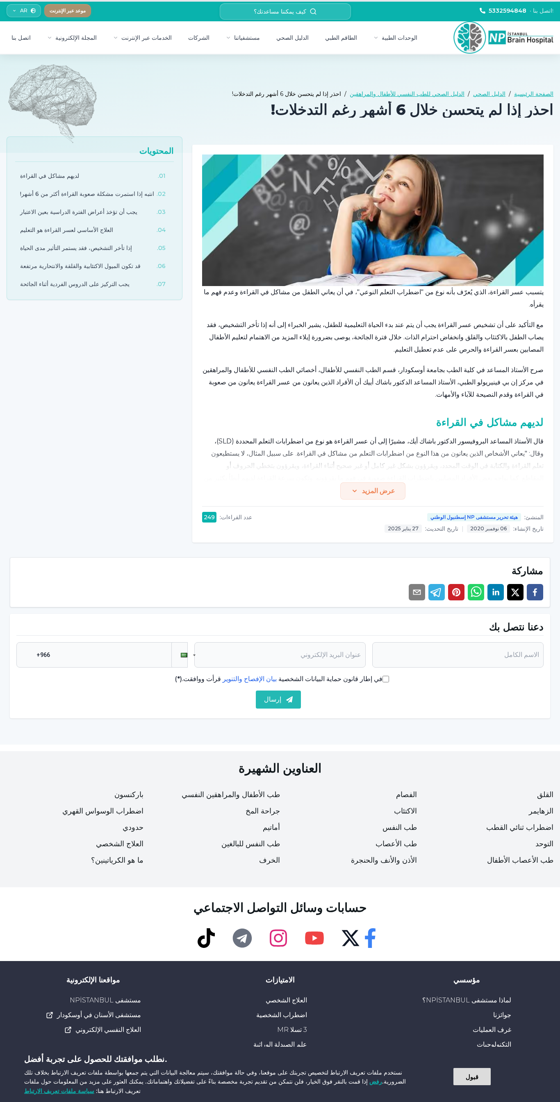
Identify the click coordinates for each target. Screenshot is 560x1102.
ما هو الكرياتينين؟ (117, 860)
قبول (472, 1076)
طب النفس (399, 827)
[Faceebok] (370, 938)
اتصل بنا (21, 37)
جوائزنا (502, 1015)
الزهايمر (541, 811)
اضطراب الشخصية (281, 1015)
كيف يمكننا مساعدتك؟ (280, 11)
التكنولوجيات (494, 1044)
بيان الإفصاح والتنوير (249, 679)
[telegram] (436, 592)
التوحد (544, 843)
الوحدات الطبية (399, 37)
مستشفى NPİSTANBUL (105, 1000)
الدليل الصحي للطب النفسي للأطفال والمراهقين (407, 94)
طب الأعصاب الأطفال (520, 860)
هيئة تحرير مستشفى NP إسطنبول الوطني (474, 517)
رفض (375, 1081)
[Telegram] (242, 938)
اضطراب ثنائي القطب (519, 827)
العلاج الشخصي (119, 843)
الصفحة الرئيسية (533, 94)
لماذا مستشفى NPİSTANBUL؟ (466, 1000)
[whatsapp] (476, 592)
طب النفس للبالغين (250, 843)
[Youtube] (314, 938)
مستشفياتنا (247, 37)
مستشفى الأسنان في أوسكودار (99, 1015)
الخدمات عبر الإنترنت (146, 37)
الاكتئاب (405, 811)
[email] (417, 592)
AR (23, 10)
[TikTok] (206, 938)
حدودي (133, 827)
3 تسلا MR (292, 1030)
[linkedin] (495, 592)
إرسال (272, 699)
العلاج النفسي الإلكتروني (108, 1030)
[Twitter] (350, 938)
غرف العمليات (492, 1030)
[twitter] (515, 592)
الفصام (406, 794)
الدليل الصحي (292, 37)
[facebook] (535, 592)
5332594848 (521, 10)
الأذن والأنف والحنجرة (384, 860)
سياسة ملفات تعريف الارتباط (59, 1091)
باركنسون (128, 794)
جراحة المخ (263, 811)
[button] (179, 655)
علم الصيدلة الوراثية (280, 1044)
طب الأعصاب (396, 843)
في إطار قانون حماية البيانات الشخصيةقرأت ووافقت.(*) (278, 679)
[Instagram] (278, 938)
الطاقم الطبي (341, 37)
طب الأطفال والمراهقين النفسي (231, 794)
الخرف (269, 860)
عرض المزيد (378, 491)
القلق (545, 794)
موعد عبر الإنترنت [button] (68, 10)
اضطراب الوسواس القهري (102, 811)
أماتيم (271, 827)
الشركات (198, 37)
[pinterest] (456, 592)
